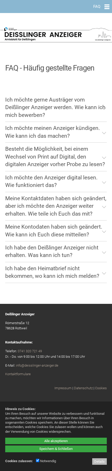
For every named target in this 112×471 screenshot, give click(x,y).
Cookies (101, 388)
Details (99, 461)
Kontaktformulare (18, 374)
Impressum (63, 388)
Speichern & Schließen (56, 449)
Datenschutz (83, 388)
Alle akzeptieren (56, 441)
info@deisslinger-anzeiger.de (37, 365)
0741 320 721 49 (30, 351)
